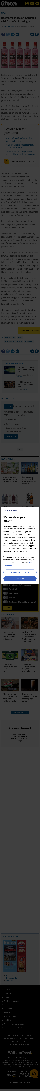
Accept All (20, 578)
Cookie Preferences (20, 572)
